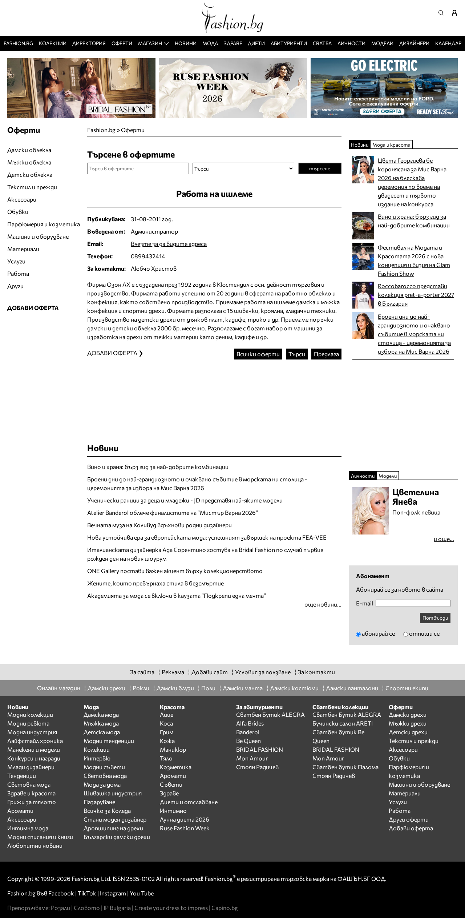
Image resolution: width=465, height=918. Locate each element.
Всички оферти (258, 353)
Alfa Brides (250, 723)
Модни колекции (30, 714)
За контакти (316, 671)
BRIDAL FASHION (259, 749)
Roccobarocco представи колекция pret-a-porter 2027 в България (416, 294)
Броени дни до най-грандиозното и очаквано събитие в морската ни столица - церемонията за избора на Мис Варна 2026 (197, 483)
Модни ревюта (28, 723)
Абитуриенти (289, 43)
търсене (319, 168)
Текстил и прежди (32, 186)
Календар (448, 43)
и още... (444, 538)
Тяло (166, 758)
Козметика (175, 766)
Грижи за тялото (31, 801)
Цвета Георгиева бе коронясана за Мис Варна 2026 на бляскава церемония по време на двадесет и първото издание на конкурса (412, 182)
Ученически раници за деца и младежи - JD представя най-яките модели (185, 500)
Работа (18, 273)
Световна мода (28, 784)
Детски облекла (29, 174)
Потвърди (435, 618)
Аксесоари (21, 199)
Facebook (61, 893)
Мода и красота (391, 145)
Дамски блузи (175, 687)
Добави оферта (411, 827)
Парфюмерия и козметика (43, 223)
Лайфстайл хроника (35, 740)
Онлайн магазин (58, 687)
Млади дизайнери (30, 766)
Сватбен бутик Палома (345, 766)
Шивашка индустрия (113, 793)
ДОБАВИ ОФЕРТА (33, 307)
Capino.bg (224, 907)
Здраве (233, 43)
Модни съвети (104, 766)
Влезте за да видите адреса (169, 243)
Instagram (113, 893)
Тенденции (21, 775)
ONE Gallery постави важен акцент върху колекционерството (175, 570)
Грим (166, 731)
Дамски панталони (352, 687)
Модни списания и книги (40, 836)
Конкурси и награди (33, 758)
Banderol (247, 731)
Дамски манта (243, 687)
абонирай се (378, 633)
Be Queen (248, 740)
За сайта (142, 671)
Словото (87, 907)
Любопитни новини (34, 845)
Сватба (322, 43)
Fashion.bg (18, 43)
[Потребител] (457, 13)
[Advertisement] (214, 394)
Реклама (173, 671)
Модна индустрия (32, 731)
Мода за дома (102, 784)
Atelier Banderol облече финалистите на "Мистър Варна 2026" (172, 512)
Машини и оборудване (38, 236)
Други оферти (409, 819)
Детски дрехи (408, 731)
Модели (382, 43)
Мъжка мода (101, 723)
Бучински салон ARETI (342, 723)
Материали (23, 248)
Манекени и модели (33, 749)
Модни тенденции (109, 740)
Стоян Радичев (257, 766)
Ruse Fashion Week (185, 827)
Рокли (141, 687)
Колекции (52, 43)
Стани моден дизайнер (115, 819)
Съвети (171, 784)
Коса (166, 723)
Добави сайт (209, 671)
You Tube (142, 893)
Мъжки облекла (29, 162)
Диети (256, 43)
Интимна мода (27, 827)
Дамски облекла (29, 149)
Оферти (122, 43)
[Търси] (443, 13)
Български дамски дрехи (117, 836)
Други (15, 285)
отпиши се (424, 633)
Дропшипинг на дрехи (113, 827)
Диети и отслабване (189, 801)
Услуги (16, 261)
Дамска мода (101, 714)
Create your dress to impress (171, 907)
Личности (351, 43)
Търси (296, 353)
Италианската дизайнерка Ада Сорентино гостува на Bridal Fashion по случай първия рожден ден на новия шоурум (205, 554)
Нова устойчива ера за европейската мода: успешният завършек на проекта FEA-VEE (207, 537)
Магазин (150, 43)
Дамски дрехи (106, 687)
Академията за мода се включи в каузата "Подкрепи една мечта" (176, 595)
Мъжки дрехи (407, 723)
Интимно (173, 810)
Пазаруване (99, 801)
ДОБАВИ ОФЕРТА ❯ (115, 352)
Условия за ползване (263, 671)
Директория (89, 43)
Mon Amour (252, 758)
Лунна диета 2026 (184, 819)
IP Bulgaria (117, 907)
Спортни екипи (406, 687)
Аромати (20, 810)
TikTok (87, 893)
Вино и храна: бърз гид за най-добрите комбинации (158, 466)
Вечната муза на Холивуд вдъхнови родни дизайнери (159, 524)
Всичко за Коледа (107, 810)
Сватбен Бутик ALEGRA (270, 714)
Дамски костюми (294, 687)
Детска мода (102, 731)
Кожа (167, 740)
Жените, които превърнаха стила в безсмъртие (155, 583)
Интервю (97, 758)
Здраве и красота (31, 793)
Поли (208, 687)
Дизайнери (414, 43)
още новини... (322, 604)
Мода (210, 43)
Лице (166, 714)
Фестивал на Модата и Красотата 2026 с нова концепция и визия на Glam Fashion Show (414, 260)
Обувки (17, 211)
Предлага (326, 353)
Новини (186, 43)
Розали (60, 907)
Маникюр (173, 749)
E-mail (364, 603)
